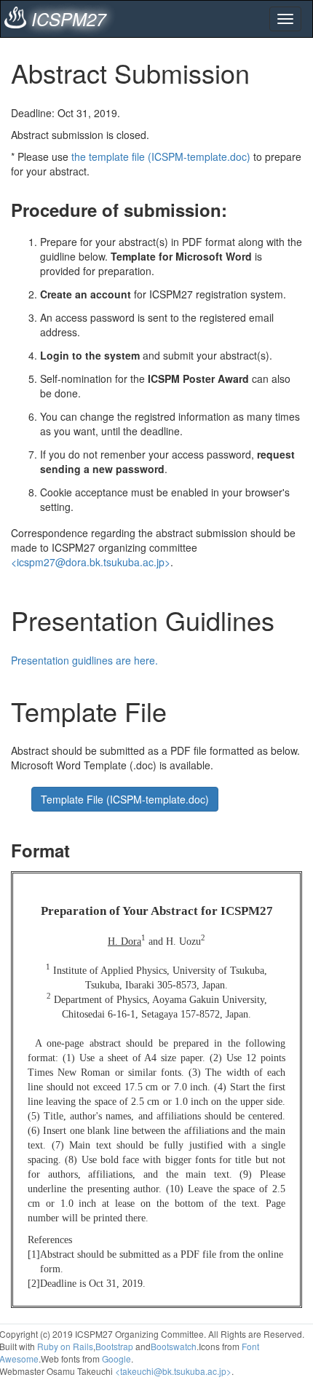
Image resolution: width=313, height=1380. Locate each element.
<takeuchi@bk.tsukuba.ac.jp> (173, 1371)
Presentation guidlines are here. (84, 660)
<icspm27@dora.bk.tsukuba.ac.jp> (90, 562)
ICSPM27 (68, 19)
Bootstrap (114, 1346)
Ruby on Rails (65, 1346)
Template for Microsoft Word (181, 256)
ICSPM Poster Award (198, 378)
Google (116, 1358)
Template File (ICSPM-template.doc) (125, 799)
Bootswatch (174, 1346)
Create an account (85, 294)
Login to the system (90, 355)
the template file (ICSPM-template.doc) (160, 156)
